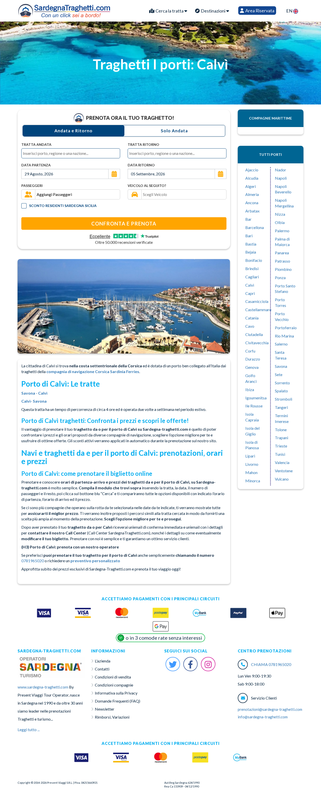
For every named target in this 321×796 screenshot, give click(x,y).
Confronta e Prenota (123, 223)
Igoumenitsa (256, 397)
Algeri (250, 186)
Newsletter (104, 709)
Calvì (249, 285)
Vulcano (282, 479)
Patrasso (282, 261)
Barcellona (254, 227)
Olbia (280, 222)
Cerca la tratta (169, 11)
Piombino (283, 269)
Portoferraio (286, 327)
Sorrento (282, 382)
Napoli (281, 178)
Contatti (102, 668)
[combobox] (70, 153)
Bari (249, 235)
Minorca (252, 480)
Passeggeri (32, 185)
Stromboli (283, 399)
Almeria (252, 194)
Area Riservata (259, 10)
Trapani (281, 437)
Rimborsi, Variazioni (112, 717)
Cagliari (252, 276)
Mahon (251, 472)
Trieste (281, 445)
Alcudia (251, 178)
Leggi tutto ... (29, 729)
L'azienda (102, 660)
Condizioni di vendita (113, 676)
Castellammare (258, 309)
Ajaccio (251, 169)
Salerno (281, 344)
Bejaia (250, 252)
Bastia (250, 244)
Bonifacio (253, 260)
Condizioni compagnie (114, 685)
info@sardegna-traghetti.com (263, 717)
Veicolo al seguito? (147, 185)
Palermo (282, 230)
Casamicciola (256, 301)
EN (289, 11)
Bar (248, 219)
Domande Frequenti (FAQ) (117, 701)
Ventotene (284, 470)
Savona (281, 366)
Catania (252, 317)
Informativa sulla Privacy (116, 693)
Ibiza (249, 389)
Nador (280, 169)
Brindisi (252, 268)
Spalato (281, 390)
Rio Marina (284, 335)
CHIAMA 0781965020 (271, 664)
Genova (252, 367)
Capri (250, 293)
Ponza (280, 277)
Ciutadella (254, 334)
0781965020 (32, 560)
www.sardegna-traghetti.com (43, 687)
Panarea (282, 252)
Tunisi (280, 454)
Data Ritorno (141, 165)
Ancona (251, 202)
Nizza (280, 214)
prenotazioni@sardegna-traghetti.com (270, 709)
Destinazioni (213, 11)
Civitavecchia (257, 342)
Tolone (281, 429)
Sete (278, 374)
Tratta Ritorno (143, 144)
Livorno (251, 464)
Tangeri (281, 407)
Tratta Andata (36, 144)
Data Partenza (36, 165)
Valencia (282, 462)
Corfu (250, 351)
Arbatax (252, 210)
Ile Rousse (254, 405)
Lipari (250, 455)
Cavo (249, 326)
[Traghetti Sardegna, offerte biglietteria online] (64, 9)
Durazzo (252, 359)
